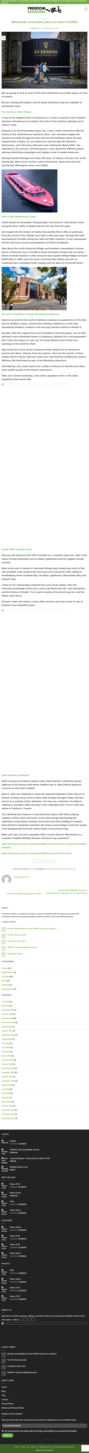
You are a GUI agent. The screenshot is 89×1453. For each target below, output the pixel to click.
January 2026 (7, 1014)
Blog (4, 1391)
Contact (5, 1400)
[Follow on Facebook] (21, 1319)
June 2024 (6, 1047)
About (4, 1387)
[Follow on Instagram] (25, 1319)
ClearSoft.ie (49, 1450)
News (4, 981)
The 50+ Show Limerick (16, 935)
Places (69, 869)
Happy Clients (7, 972)
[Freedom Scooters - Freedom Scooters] (44, 9)
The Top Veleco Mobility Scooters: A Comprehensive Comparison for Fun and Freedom (66, 891)
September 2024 (8, 1035)
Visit (74, 869)
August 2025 (7, 1027)
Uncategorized (8, 989)
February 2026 (7, 1010)
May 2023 (5, 1097)
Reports (5, 985)
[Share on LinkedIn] (54, 861)
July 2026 (5, 1002)
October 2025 (7, 1018)
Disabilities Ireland (14, 954)
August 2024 (7, 1039)
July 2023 (5, 1089)
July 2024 (5, 1043)
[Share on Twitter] (42, 861)
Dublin (64, 869)
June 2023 (6, 1093)
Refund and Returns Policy (13, 1408)
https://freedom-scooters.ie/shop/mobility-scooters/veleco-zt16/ (37, 853)
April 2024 (6, 1052)
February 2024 (7, 1060)
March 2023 (6, 1102)
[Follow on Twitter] (29, 1319)
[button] (3, 9)
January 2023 (7, 1106)
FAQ (3, 1395)
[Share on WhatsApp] (34, 861)
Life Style (44, 18)
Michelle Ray (54, 28)
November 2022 (8, 1114)
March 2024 (6, 1056)
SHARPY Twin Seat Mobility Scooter (22, 947)
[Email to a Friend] (46, 861)
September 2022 (8, 1118)
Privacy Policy (7, 1404)
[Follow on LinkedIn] (33, 1319)
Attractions (57, 869)
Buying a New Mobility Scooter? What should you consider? (32, 929)
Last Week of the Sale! (16, 941)
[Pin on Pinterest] (50, 861)
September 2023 (8, 1081)
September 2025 (8, 1022)
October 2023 (7, 1077)
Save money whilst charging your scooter (24, 894)
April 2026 (6, 1006)
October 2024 (7, 1031)
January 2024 (7, 1064)
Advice (4, 968)
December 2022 (8, 1110)
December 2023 (8, 1068)
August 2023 (7, 1085)
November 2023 (8, 1072)
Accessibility (48, 869)
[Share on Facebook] (38, 861)
